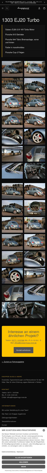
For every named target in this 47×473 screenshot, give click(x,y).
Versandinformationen (9, 421)
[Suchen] (7, 8)
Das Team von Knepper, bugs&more (14, 414)
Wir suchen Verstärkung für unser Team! (15, 410)
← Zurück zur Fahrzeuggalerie (13, 362)
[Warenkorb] (44, 8)
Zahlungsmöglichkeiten (9, 417)
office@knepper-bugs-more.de (25, 343)
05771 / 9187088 (18, 340)
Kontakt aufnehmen (23, 350)
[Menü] (2, 8)
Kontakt (4, 425)
